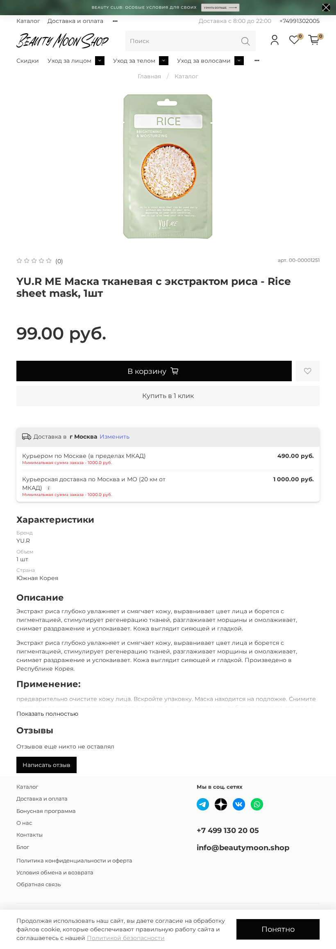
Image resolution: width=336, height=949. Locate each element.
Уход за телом (134, 60)
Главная (149, 76)
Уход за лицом (69, 60)
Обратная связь (38, 884)
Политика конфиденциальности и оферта (74, 861)
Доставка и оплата (75, 21)
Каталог (28, 21)
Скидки (27, 60)
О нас (24, 823)
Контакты (29, 835)
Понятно (278, 929)
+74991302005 (299, 21)
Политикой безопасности (126, 938)
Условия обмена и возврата (54, 872)
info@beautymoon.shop (243, 847)
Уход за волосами (204, 60)
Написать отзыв (46, 765)
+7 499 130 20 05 (228, 830)
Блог (22, 847)
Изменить (114, 436)
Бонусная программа (46, 811)
